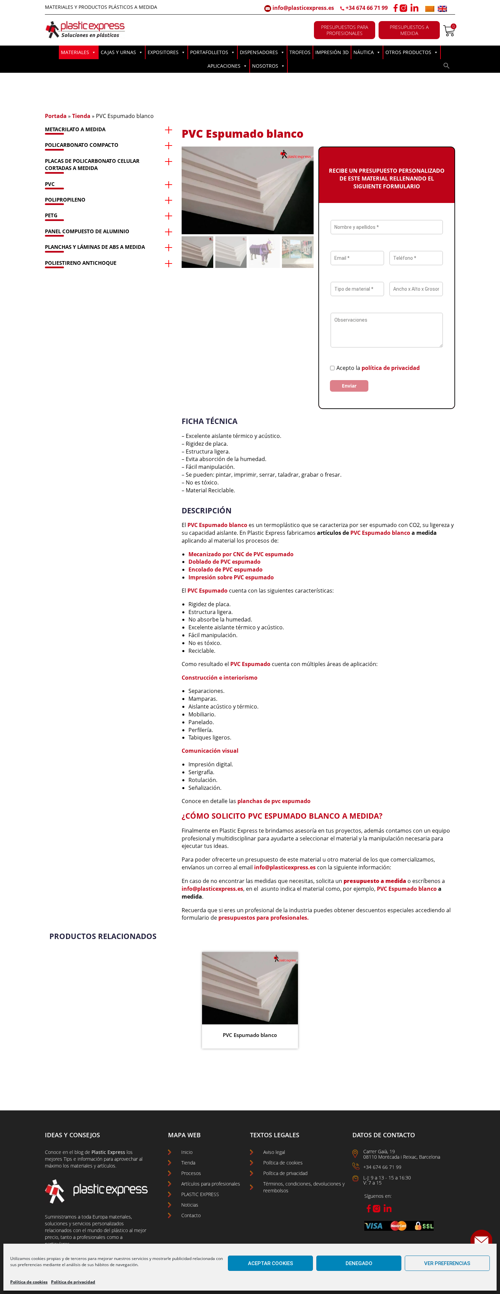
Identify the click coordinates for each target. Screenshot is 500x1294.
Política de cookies (29, 1282)
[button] (446, 67)
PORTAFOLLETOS (209, 52)
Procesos (191, 1173)
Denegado (359, 1263)
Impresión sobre (211, 577)
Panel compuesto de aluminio (87, 231)
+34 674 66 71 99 (367, 8)
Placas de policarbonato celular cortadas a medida (92, 164)
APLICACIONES (223, 66)
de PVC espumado (270, 554)
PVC (50, 184)
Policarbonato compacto (81, 144)
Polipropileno (65, 199)
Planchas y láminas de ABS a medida (95, 246)
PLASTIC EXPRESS (200, 1194)
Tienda (81, 116)
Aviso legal (274, 1152)
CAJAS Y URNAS (118, 52)
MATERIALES (75, 52)
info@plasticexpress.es (302, 8)
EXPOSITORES (163, 52)
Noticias (189, 1205)
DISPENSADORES (259, 52)
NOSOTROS (265, 66)
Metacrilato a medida (75, 129)
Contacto (191, 1215)
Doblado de (204, 561)
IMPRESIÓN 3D (332, 52)
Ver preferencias (447, 1263)
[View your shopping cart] (449, 34)
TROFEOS (300, 52)
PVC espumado (240, 561)
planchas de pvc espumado (274, 801)
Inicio (187, 1152)
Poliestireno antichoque (80, 262)
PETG (51, 215)
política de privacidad (391, 368)
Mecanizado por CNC (217, 554)
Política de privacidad (73, 1282)
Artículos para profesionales (210, 1183)
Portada (56, 116)
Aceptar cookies (270, 1263)
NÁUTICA (363, 52)
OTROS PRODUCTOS (408, 52)
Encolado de (205, 569)
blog (78, 1152)
